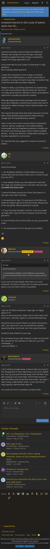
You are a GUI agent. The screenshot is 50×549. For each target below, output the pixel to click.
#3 (48, 260)
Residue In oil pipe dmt (17, 469)
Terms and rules (7, 535)
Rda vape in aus (14, 443)
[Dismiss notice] (46, 9)
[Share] (44, 47)
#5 (48, 365)
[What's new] (42, 2)
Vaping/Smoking (22, 436)
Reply (47, 148)
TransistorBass (11, 436)
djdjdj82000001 (11, 462)
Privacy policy (20, 535)
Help (28, 535)
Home (34, 535)
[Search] (47, 2)
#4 (48, 306)
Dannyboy (9, 484)
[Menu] (3, 2)
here (23, 12)
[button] (4, 403)
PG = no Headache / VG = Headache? (24, 433)
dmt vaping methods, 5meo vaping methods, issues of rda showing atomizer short (26, 456)
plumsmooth (8, 29)
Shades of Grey (8, 531)
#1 (48, 48)
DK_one (8, 472)
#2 (48, 163)
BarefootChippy (11, 446)
